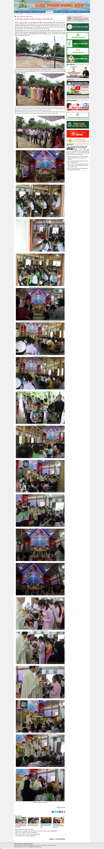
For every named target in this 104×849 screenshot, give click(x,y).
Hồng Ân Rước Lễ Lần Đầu (22, 829)
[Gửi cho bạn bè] (57, 812)
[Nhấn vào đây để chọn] (60, 839)
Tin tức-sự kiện (37, 11)
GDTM (80, 13)
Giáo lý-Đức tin (49, 11)
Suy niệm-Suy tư (70, 11)
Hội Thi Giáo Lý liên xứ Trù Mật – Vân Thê (25, 834)
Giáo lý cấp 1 (28, 13)
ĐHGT (43, 11)
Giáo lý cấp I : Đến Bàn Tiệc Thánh (23, 832)
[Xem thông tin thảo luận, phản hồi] (64, 812)
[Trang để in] (60, 812)
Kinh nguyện (76, 13)
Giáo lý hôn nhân (60, 13)
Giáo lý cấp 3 (40, 13)
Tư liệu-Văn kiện (79, 11)
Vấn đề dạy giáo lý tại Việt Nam (23, 835)
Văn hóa (86, 11)
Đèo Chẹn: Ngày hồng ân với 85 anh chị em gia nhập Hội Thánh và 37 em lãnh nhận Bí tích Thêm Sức (78, 158)
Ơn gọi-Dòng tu (62, 11)
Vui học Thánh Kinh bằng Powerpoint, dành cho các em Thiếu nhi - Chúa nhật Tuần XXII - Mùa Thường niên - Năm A (78, 165)
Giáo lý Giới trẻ (47, 13)
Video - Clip (71, 80)
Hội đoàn (56, 11)
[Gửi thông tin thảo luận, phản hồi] (62, 812)
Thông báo (30, 11)
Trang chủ (19, 11)
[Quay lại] (52, 839)
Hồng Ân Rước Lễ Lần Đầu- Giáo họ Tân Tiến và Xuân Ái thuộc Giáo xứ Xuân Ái (33, 831)
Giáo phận (25, 11)
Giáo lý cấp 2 (34, 13)
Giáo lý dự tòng (53, 13)
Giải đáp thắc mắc (69, 13)
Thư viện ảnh (71, 64)
